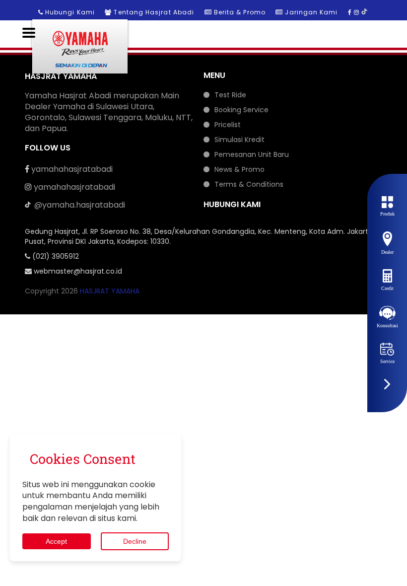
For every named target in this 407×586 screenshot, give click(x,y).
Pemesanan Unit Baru (251, 154)
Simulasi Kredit (239, 140)
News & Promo (239, 169)
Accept (56, 541)
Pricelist (227, 125)
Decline (134, 541)
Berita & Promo (240, 12)
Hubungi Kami (70, 12)
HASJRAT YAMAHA (109, 291)
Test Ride (230, 95)
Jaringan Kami (311, 12)
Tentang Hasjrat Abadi (154, 12)
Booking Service (241, 110)
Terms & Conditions (248, 184)
